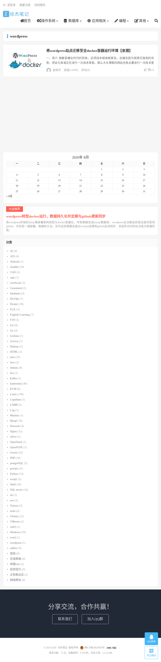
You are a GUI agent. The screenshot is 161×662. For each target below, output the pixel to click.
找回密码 (39, 5)
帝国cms (15, 564)
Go (11, 330)
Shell (13, 484)
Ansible (14, 266)
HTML (14, 351)
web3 (13, 526)
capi (12, 277)
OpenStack (16, 442)
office (13, 436)
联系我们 (65, 619)
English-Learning (19, 314)
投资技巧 (15, 569)
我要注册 (24, 5)
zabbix (13, 548)
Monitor (14, 415)
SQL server (16, 489)
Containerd (16, 288)
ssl (11, 495)
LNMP (13, 404)
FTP (12, 320)
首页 (27, 21)
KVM (13, 388)
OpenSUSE (16, 447)
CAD (13, 272)
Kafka (13, 378)
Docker (14, 304)
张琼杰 (57, 70)
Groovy (14, 341)
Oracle (13, 452)
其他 (142, 21)
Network (15, 426)
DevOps (14, 298)
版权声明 (73, 647)
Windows (15, 532)
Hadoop (14, 346)
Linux (13, 394)
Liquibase (15, 399)
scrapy (13, 479)
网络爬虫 (15, 579)
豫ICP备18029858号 (94, 647)
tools (12, 511)
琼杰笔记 (16, 14)
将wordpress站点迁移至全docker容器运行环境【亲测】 (89, 51)
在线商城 (15, 558)
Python (14, 473)
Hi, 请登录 (9, 5)
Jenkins (14, 367)
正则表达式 (17, 574)
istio (12, 357)
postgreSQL (16, 463)
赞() (151, 69)
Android (14, 261)
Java (12, 362)
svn (12, 500)
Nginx (13, 431)
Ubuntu (14, 516)
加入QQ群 (95, 619)
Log (12, 410)
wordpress (15, 542)
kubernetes (16, 383)
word (13, 537)
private (14, 468)
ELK (13, 309)
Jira (12, 373)
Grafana (14, 335)
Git (12, 325)
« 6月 (9, 196)
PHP (12, 457)
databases (15, 293)
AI (11, 251)
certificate (15, 282)
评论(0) (85, 70)
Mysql (13, 420)
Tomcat (14, 505)
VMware (15, 521)
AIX (12, 256)
